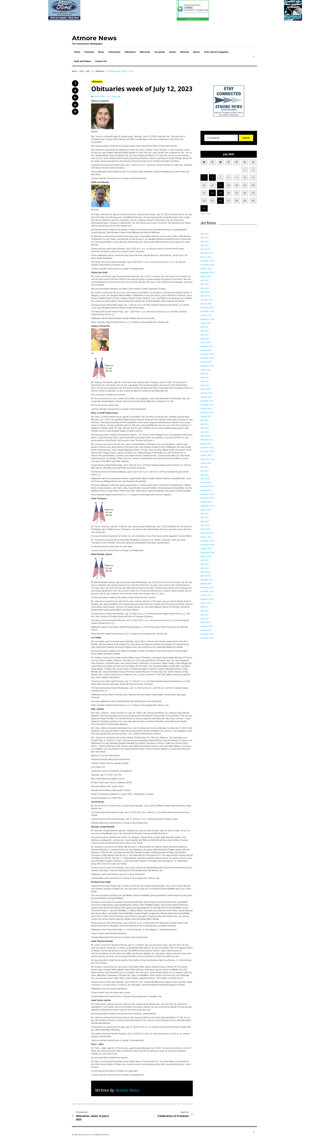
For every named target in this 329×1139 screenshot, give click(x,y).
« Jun (202, 213)
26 (220, 200)
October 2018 (206, 548)
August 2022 (205, 369)
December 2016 (207, 634)
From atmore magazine (216, 52)
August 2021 (205, 416)
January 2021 (206, 443)
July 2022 (204, 373)
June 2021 (204, 424)
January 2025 (206, 257)
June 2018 (204, 564)
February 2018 (206, 579)
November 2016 (207, 638)
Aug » (208, 213)
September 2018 (207, 552)
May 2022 (204, 381)
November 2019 (207, 498)
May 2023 (204, 335)
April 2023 (204, 338)
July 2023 (204, 327)
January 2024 (206, 303)
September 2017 (207, 599)
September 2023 (207, 319)
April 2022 (204, 385)
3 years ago (116, 96)
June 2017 (204, 610)
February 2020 (206, 486)
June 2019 (204, 517)
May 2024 (204, 288)
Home (77, 52)
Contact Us (101, 61)
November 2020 (207, 451)
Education (145, 52)
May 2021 (204, 428)
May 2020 (204, 474)
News (101, 52)
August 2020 (205, 463)
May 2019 (204, 521)
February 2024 (206, 299)
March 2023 (205, 342)
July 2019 (204, 513)
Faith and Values (82, 61)
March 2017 (205, 622)
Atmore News (94, 38)
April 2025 (204, 245)
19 (220, 193)
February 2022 (206, 393)
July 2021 (204, 420)
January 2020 (206, 490)
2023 (82, 71)
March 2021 (205, 436)
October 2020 (206, 455)
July (87, 71)
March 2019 (205, 529)
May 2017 (204, 614)
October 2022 (206, 362)
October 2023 (206, 315)
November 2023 (207, 311)
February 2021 (206, 439)
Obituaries (130, 52)
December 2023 (207, 307)
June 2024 (204, 284)
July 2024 (204, 280)
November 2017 (207, 591)
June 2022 (204, 377)
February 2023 (206, 346)
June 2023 (204, 331)
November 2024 (207, 264)
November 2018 (207, 544)
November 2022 (207, 358)
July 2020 (204, 467)
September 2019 (207, 506)
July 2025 (204, 233)
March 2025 (205, 249)
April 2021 (204, 432)
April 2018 (204, 572)
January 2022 (206, 397)
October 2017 (206, 595)
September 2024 (207, 272)
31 (204, 208)
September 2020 (207, 459)
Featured (89, 52)
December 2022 (207, 354)
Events (172, 52)
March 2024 (205, 296)
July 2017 (204, 607)
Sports (196, 52)
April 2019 (204, 525)
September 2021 (207, 412)
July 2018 (204, 560)
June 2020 (204, 471)
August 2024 (205, 276)
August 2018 (205, 556)
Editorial (184, 52)
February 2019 (206, 533)
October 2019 (206, 502)
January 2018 (206, 583)
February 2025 (206, 253)
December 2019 (207, 494)
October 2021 (206, 408)
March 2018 (205, 576)
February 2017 (206, 626)
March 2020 (205, 482)
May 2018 (204, 568)
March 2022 (205, 389)
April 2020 (204, 478)
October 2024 (206, 268)
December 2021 (207, 401)
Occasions (159, 52)
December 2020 (207, 447)
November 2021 (207, 404)
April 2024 (204, 292)
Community (114, 52)
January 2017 (206, 630)
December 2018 (207, 541)
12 (220, 185)
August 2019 (205, 509)
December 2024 (207, 261)
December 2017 (207, 587)
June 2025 (204, 237)
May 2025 (204, 241)
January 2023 (206, 350)
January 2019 (206, 537)
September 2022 (207, 366)
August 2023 (205, 323)
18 (212, 193)
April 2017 (204, 618)
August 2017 (205, 603)
